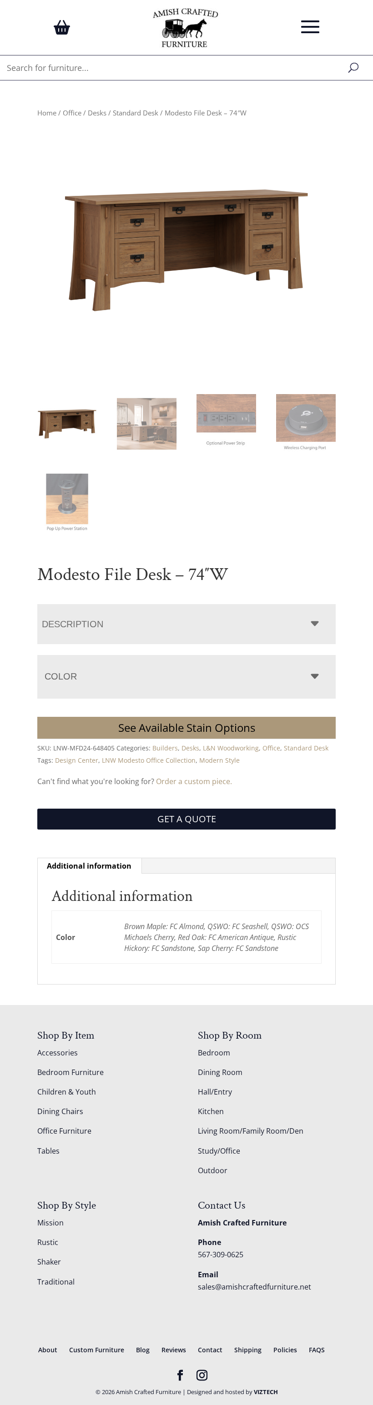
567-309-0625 (220, 1255)
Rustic (47, 1242)
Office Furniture (64, 1131)
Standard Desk (135, 112)
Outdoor (212, 1170)
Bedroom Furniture (70, 1072)
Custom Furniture (96, 1349)
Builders (165, 748)
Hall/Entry (215, 1092)
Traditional (56, 1282)
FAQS (317, 1349)
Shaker (49, 1262)
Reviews (173, 1349)
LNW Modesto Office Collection (149, 760)
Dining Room (220, 1072)
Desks (97, 112)
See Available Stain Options (186, 727)
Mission (50, 1223)
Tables (48, 1151)
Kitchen (211, 1111)
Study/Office (219, 1151)
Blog (143, 1349)
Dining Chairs (60, 1111)
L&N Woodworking (231, 748)
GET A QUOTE (186, 819)
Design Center (76, 760)
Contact (210, 1349)
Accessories (57, 1053)
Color (61, 676)
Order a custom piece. (194, 781)
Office (72, 112)
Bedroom (214, 1053)
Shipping (248, 1349)
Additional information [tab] (89, 866)
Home (46, 112)
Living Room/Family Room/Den (250, 1131)
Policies (285, 1349)
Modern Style (219, 760)
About (47, 1349)
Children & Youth (66, 1092)
